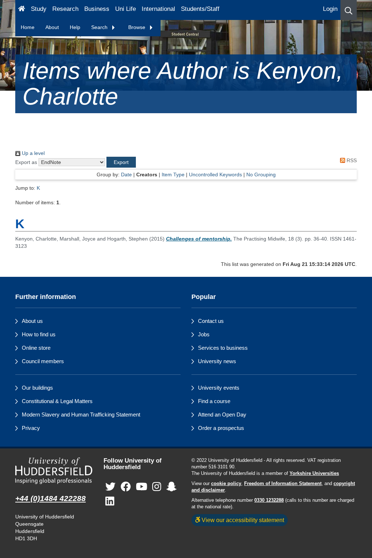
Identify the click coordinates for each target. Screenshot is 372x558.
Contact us (211, 321)
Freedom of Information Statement (283, 483)
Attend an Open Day (222, 414)
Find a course (214, 401)
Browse (137, 27)
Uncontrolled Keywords (215, 174)
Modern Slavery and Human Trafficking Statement (81, 414)
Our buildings (37, 388)
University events (218, 388)
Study (38, 8)
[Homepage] (21, 10)
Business (96, 8)
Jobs (204, 334)
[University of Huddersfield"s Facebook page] (126, 487)
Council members (43, 361)
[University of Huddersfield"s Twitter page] (110, 487)
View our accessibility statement (242, 520)
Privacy (31, 428)
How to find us (39, 334)
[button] (348, 10)
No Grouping (261, 174)
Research (65, 8)
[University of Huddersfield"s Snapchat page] (171, 487)
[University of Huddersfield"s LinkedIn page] (109, 501)
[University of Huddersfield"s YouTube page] (141, 487)
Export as (26, 162)
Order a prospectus (221, 428)
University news (217, 361)
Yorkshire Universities (314, 473)
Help (75, 27)
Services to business (223, 348)
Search (100, 27)
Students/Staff (200, 8)
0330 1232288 (269, 500)
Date (126, 174)
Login (330, 8)
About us (32, 321)
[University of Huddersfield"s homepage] (54, 471)
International (158, 8)
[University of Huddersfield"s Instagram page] (156, 487)
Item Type (173, 174)
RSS (351, 160)
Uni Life (125, 8)
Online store (36, 348)
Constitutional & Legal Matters (57, 401)
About (52, 27)
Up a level (32, 153)
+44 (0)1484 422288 (50, 498)
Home (28, 27)
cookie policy (226, 483)
